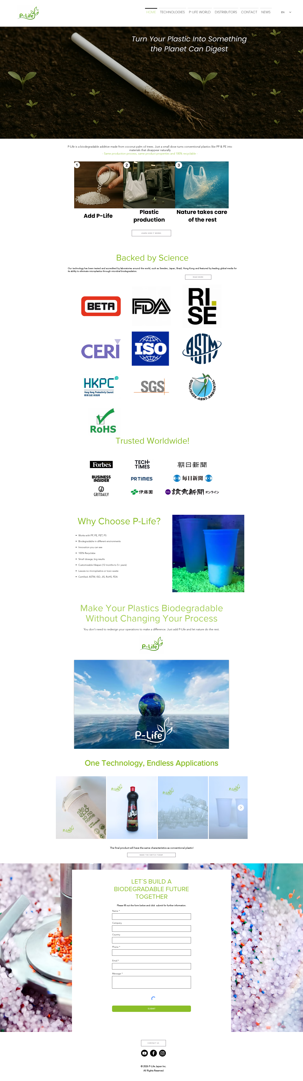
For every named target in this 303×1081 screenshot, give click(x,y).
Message (116, 973)
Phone (115, 947)
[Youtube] (144, 1053)
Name (115, 911)
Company (117, 923)
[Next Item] (241, 808)
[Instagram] (162, 1053)
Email (114, 960)
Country (116, 934)
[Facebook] (153, 1053)
